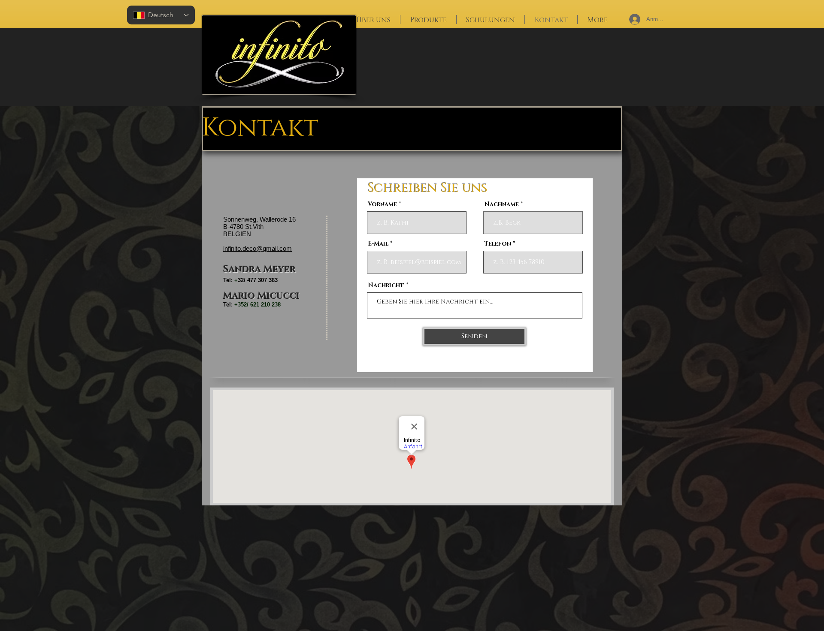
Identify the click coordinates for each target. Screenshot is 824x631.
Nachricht (386, 285)
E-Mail (378, 244)
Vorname (382, 204)
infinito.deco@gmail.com (257, 248)
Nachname (501, 204)
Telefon (497, 244)
